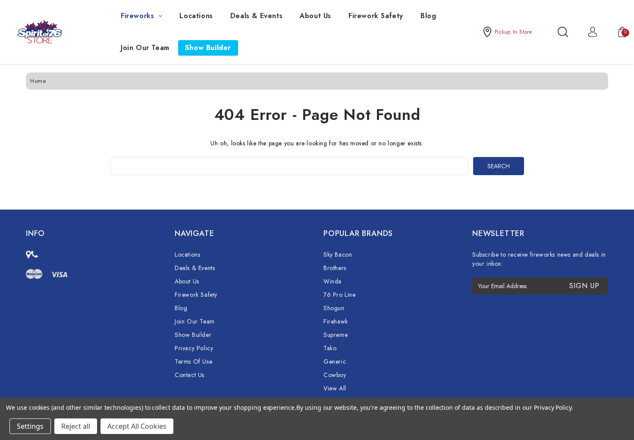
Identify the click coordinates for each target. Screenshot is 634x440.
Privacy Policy (194, 348)
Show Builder (208, 48)
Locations (196, 16)
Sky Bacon (337, 254)
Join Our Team (145, 48)
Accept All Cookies (136, 426)
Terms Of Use (193, 361)
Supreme (335, 334)
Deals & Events (256, 16)
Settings (30, 426)
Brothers (334, 268)
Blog (428, 16)
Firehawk (335, 321)
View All (334, 388)
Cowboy (334, 375)
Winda (332, 281)
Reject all (75, 426)
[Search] (563, 32)
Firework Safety (375, 16)
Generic (334, 361)
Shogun (334, 308)
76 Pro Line (339, 294)
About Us (315, 16)
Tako (329, 348)
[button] (507, 32)
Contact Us (189, 375)
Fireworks (137, 16)
